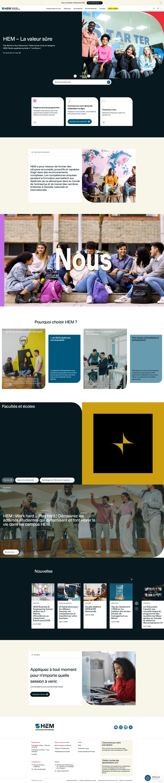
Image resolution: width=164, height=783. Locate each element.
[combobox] (82, 82)
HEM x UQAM (113, 8)
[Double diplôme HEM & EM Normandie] (95, 606)
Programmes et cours (53, 8)
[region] (82, 260)
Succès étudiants (91, 8)
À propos (102, 8)
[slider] (31, 299)
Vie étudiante (77, 8)
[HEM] (11, 8)
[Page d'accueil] (44, 734)
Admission (67, 8)
